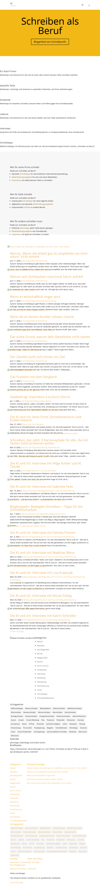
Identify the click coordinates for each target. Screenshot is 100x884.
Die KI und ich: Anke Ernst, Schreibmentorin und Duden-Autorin (45, 418)
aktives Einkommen (79, 716)
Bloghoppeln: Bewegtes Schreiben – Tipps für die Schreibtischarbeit (46, 508)
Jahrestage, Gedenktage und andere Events (27, 742)
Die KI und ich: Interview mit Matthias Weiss (42, 552)
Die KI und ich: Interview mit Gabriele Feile (41, 486)
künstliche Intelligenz (53, 724)
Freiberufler (61, 720)
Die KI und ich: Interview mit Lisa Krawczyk (41, 572)
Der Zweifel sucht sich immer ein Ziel (37, 357)
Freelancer (50, 720)
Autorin (13, 720)
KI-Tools (31, 724)
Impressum (15, 862)
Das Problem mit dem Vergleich (33, 377)
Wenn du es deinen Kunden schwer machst (42, 316)
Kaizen (24, 724)
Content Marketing (32, 720)
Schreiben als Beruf (50, 26)
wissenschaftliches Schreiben (57, 732)
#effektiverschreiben (74, 708)
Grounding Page (16, 882)
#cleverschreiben (59, 708)
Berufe (44, 447)
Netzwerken (42, 682)
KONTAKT (34, 752)
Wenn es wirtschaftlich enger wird (35, 296)
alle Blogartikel (28, 261)
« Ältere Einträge (17, 631)
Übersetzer (15, 736)
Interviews (39, 424)
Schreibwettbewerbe (45, 698)
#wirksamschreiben (63, 716)
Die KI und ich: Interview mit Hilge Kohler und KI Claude (45, 465)
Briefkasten (16, 745)
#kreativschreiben (29, 712)
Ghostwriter (71, 720)
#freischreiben (16, 712)
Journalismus (15, 724)
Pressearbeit (27, 728)
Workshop (72, 732)
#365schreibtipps (17, 708)
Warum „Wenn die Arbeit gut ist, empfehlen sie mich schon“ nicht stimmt (49, 255)
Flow (42, 720)
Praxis (63, 514)
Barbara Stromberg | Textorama (23, 869)
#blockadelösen (45, 708)
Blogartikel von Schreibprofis (50, 41)
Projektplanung (39, 728)
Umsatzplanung (39, 732)
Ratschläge (24, 228)
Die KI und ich (28, 424)
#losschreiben (57, 712)
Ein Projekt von (17, 864)
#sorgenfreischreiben (47, 716)
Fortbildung (42, 670)
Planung (82, 724)
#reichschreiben (70, 712)
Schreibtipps (25, 174)
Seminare (83, 728)
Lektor (65, 724)
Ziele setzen (83, 732)
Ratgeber (50, 728)
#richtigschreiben (17, 716)
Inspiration (16, 180)
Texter (13, 732)
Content (21, 720)
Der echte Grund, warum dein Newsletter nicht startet (50, 336)
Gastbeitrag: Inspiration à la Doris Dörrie (40, 397)
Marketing (39, 301)
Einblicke (27, 207)
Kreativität (40, 724)
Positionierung (41, 261)
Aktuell (25, 447)
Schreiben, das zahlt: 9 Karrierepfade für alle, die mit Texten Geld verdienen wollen (49, 441)
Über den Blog (34, 858)
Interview (81, 720)
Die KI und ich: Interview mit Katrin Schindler (43, 615)
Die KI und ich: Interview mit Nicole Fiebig (41, 595)
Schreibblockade (61, 728)
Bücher (48, 401)
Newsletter (73, 724)
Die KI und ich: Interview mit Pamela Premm (42, 532)
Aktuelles (32, 491)
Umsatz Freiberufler (24, 732)
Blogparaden (39, 401)
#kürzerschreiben (44, 712)
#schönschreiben (31, 716)
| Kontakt (23, 862)
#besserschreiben (31, 708)
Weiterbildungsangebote (22, 177)
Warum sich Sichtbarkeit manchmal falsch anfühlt (46, 276)
